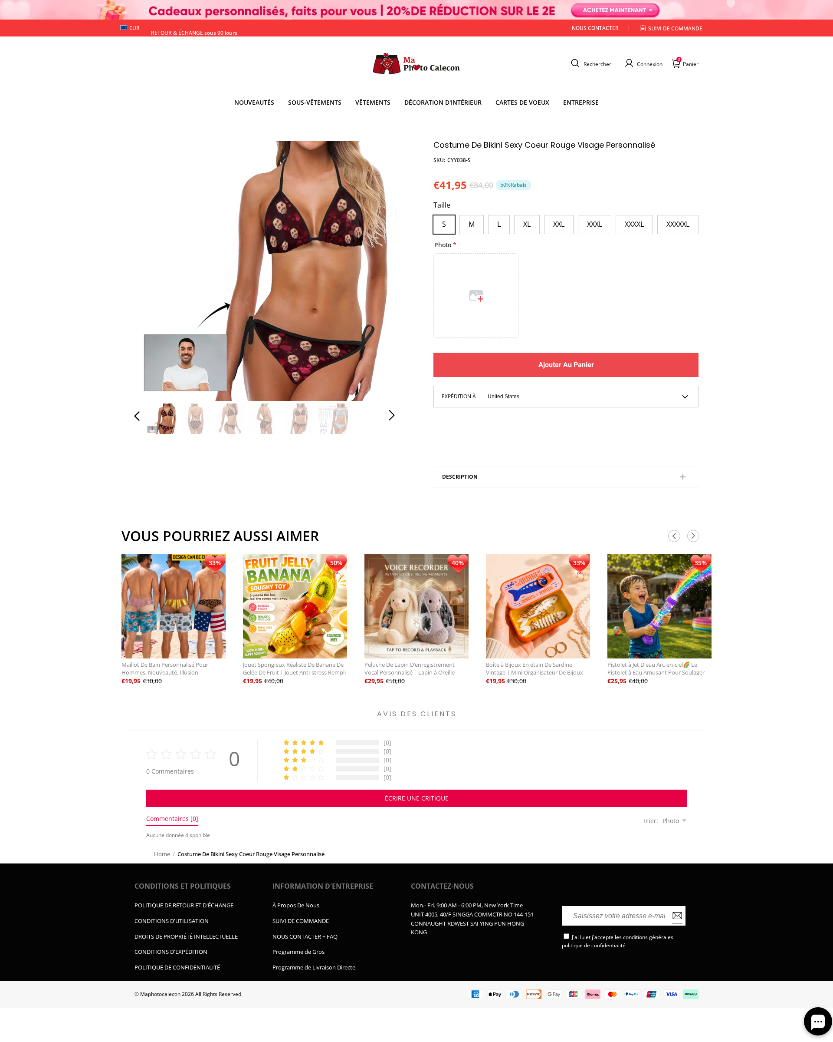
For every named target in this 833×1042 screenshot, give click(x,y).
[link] (314, 102)
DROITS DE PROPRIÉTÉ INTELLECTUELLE (186, 936)
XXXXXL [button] (677, 224)
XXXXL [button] (634, 224)
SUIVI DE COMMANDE (300, 921)
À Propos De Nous (295, 905)
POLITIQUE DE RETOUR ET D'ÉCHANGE (183, 905)
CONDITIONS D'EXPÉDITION (170, 952)
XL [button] (527, 224)
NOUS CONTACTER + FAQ (305, 936)
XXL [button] (558, 224)
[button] (590, 63)
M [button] (472, 224)
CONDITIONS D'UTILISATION (171, 921)
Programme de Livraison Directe (313, 967)
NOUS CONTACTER (595, 28)
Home (162, 854)
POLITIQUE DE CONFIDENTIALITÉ (177, 967)
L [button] (499, 224)
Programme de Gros (298, 952)
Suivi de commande (675, 28)
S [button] (444, 224)
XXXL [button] (594, 224)
